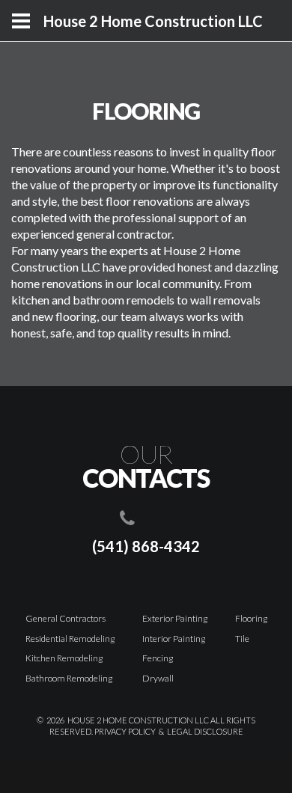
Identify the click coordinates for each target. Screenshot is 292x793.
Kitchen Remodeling (64, 658)
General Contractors (65, 618)
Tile (242, 638)
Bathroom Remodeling (68, 678)
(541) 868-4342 (146, 546)
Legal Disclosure (205, 731)
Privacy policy (125, 731)
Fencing (157, 658)
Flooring (251, 618)
